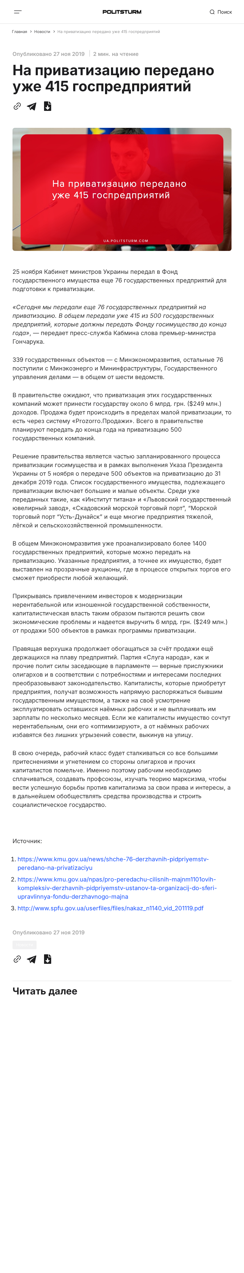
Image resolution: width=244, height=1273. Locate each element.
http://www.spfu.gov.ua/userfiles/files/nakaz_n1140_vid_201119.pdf (111, 908)
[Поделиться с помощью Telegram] (31, 106)
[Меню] (18, 12)
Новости (42, 31)
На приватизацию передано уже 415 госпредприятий (108, 31)
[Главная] (122, 11)
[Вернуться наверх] (228, 1263)
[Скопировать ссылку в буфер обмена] (18, 106)
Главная (19, 31)
